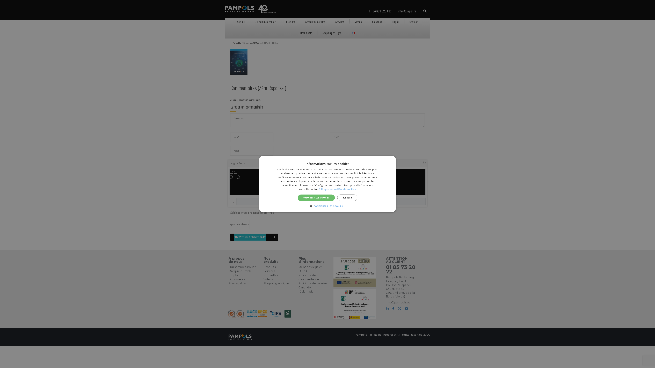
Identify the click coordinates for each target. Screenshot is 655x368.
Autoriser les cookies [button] (316, 197)
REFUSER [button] (347, 197)
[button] (327, 206)
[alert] (327, 184)
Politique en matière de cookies (337, 189)
